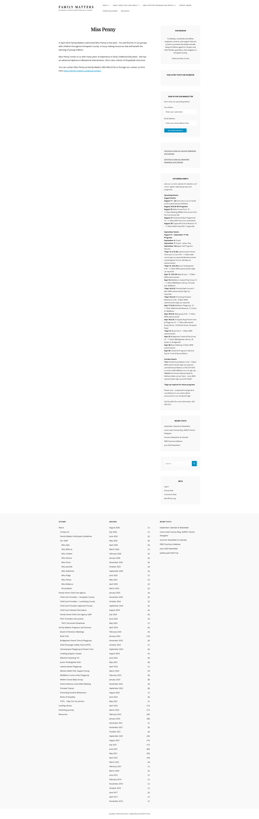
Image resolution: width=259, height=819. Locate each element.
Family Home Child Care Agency (125, 5)
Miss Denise (67, 558)
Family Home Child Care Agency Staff (75, 614)
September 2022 (116, 688)
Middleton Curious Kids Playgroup (74, 675)
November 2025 (116, 562)
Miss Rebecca (67, 584)
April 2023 (113, 666)
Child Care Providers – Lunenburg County (77, 601)
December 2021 (116, 723)
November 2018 (116, 784)
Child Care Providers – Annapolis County (77, 597)
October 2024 (115, 601)
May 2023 (113, 662)
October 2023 (115, 645)
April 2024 (113, 627)
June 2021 (113, 749)
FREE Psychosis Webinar (173, 441)
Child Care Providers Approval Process (76, 606)
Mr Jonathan (67, 588)
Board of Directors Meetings (72, 632)
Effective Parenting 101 (70, 658)
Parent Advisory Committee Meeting (75, 684)
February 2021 (115, 766)
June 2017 (113, 792)
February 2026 (115, 553)
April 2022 (113, 705)
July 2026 (113, 532)
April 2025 (113, 584)
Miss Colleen (67, 553)
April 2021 (113, 757)
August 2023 (114, 653)
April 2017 (113, 797)
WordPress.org (170, 498)
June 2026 (113, 536)
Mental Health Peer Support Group (75, 671)
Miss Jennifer (67, 566)
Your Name (168, 107)
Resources (125, 11)
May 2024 (113, 623)
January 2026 (114, 558)
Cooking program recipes (71, 653)
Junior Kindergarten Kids (70, 662)
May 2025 (113, 579)
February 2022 (115, 714)
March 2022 (114, 710)
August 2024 (114, 610)
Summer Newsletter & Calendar (176, 437)
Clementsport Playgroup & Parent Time (76, 649)
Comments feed (170, 494)
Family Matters (76, 7)
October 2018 (115, 788)
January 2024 (114, 636)
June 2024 (113, 619)
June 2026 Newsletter (172, 445)
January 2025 (114, 593)
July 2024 (113, 614)
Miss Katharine (68, 571)
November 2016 (116, 801)
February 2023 (115, 675)
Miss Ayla (66, 545)
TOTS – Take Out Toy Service (72, 701)
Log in (166, 486)
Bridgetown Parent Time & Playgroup (76, 640)
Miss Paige (66, 575)
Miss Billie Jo (67, 549)
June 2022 (113, 697)
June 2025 (113, 575)
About (105, 5)
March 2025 (114, 588)
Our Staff (64, 540)
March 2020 (114, 771)
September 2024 (116, 606)
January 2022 (114, 718)
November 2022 (116, 684)
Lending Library (185, 5)
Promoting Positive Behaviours (73, 692)
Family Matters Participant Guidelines (76, 536)
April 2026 (113, 545)
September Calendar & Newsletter (177, 426)
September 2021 (116, 736)
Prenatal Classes (67, 688)
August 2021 (114, 740)
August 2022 (114, 692)
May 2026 (113, 540)
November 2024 (116, 597)
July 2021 (113, 744)
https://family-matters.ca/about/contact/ (82, 70)
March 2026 (114, 549)
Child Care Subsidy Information (73, 610)
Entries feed (168, 490)
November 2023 (116, 640)
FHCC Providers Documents (71, 619)
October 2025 (115, 566)
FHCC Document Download (73, 623)
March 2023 (114, 671)
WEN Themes (146, 814)
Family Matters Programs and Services (158, 5)
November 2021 (116, 727)
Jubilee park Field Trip (169, 553)
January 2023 (114, 679)
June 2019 (113, 775)
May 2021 (113, 753)
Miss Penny (66, 579)
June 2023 (113, 658)
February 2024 (115, 632)
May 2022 (113, 701)
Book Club (64, 636)
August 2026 (114, 527)
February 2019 (115, 779)
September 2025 (116, 571)
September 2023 (116, 649)
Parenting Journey (110, 11)
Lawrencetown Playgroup (71, 666)
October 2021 (115, 731)
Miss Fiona (66, 562)
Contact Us (64, 532)
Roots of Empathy (67, 697)
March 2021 (114, 762)
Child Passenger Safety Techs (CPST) (75, 645)
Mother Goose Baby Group (71, 679)
